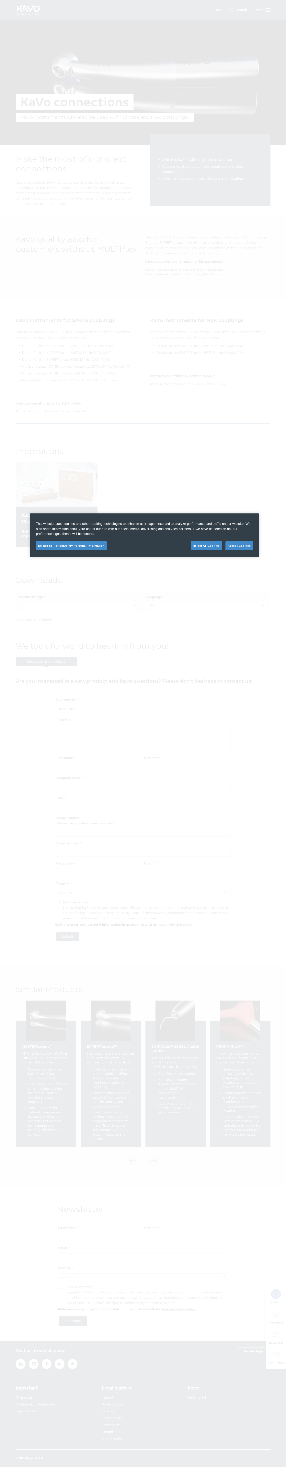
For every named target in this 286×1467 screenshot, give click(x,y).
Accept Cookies (239, 545)
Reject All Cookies (206, 545)
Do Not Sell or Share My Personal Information (71, 545)
